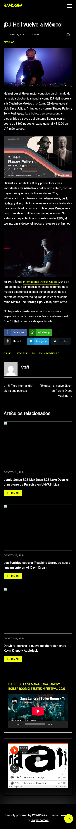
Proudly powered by (26, 815)
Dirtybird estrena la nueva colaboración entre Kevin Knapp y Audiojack (35, 648)
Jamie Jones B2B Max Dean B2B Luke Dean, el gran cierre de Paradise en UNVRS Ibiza (36, 482)
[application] (38, 711)
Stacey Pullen (26, 353)
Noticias (9, 42)
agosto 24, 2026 (14, 472)
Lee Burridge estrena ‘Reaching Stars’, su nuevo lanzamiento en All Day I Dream (37, 565)
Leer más (13, 493)
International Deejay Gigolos (41, 282)
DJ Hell (8, 353)
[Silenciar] (57, 724)
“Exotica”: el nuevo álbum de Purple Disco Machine (56, 391)
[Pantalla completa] (63, 724)
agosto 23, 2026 (14, 555)
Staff (35, 35)
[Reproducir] (13, 724)
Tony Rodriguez (49, 353)
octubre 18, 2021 (14, 35)
